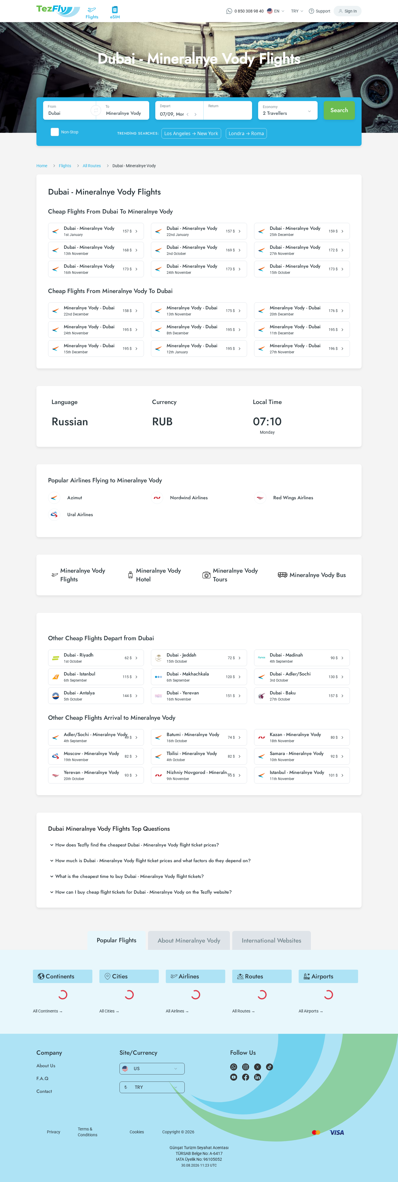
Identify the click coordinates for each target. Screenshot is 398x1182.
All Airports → (311, 1011)
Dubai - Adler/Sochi (290, 674)
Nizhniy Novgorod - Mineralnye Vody (199, 772)
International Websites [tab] (271, 940)
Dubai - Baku (283, 693)
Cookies (137, 1132)
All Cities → (109, 1011)
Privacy (53, 1132)
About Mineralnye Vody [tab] (189, 940)
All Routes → (243, 1011)
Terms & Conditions (87, 1132)
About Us (45, 1065)
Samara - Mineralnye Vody (297, 753)
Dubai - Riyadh (79, 655)
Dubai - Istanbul (79, 674)
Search (339, 110)
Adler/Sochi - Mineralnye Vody (96, 735)
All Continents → (48, 1011)
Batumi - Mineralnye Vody (193, 735)
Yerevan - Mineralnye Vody (91, 772)
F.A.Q (42, 1078)
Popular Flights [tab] (116, 940)
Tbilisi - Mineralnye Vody (192, 753)
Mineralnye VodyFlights (82, 575)
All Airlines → (177, 1011)
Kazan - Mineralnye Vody (295, 735)
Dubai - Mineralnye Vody (89, 228)
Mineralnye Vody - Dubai (89, 308)
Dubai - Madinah (286, 655)
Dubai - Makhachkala (188, 674)
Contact (44, 1091)
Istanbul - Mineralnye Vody (297, 772)
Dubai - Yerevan (183, 693)
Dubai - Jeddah (181, 655)
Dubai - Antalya (79, 693)
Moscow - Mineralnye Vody (91, 753)
